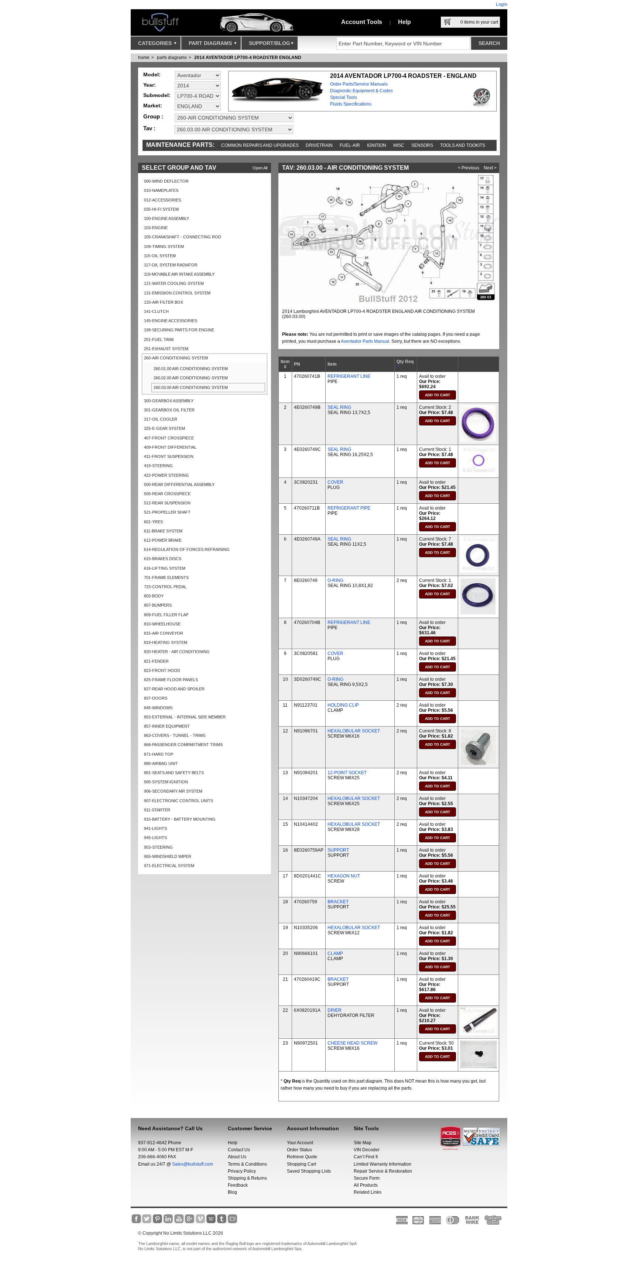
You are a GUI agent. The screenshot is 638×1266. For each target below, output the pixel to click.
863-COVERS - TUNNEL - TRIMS (174, 735)
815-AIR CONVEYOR (163, 633)
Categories (155, 43)
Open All (260, 168)
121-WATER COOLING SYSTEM (174, 283)
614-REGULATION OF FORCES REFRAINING (187, 549)
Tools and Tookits (462, 145)
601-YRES (153, 522)
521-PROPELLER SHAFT (167, 512)
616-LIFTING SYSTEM (164, 568)
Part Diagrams (211, 43)
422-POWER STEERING (166, 475)
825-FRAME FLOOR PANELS (171, 679)
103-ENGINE (156, 227)
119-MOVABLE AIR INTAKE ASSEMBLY (179, 274)
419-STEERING (158, 465)
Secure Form (367, 1178)
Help (404, 22)
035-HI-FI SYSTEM (161, 209)
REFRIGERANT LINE (348, 376)
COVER (335, 482)
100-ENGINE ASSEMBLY (166, 218)
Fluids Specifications (350, 104)
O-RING (335, 580)
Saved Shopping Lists (309, 1171)
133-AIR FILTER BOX (163, 302)
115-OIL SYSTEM (160, 255)
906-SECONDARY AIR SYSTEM (173, 791)
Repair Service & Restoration (383, 1171)
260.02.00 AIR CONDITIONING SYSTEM (191, 378)
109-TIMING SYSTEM (164, 246)
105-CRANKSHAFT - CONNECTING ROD (182, 237)
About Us (237, 1156)
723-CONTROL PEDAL (165, 586)
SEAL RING (339, 407)
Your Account (300, 1142)
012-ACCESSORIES (162, 200)
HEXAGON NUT (343, 876)
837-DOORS (155, 698)
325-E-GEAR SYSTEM (164, 428)
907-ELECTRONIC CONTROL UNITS (178, 800)
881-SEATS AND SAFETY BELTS (174, 772)
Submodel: (157, 95)
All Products (366, 1185)
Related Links (367, 1192)
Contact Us (239, 1149)
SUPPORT (338, 850)
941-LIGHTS (155, 828)
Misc (398, 145)
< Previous (468, 167)
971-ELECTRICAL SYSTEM (169, 865)
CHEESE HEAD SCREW (352, 1043)
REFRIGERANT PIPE (348, 508)
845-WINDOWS (158, 708)
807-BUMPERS (158, 605)
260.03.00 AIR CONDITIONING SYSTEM (191, 387)
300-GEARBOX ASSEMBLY (168, 401)
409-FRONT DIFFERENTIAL (170, 447)
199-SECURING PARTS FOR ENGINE (179, 330)
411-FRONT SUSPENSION (168, 456)
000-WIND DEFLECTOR (166, 181)
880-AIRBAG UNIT (161, 763)
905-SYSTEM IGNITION (166, 782)
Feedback (238, 1185)
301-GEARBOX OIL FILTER (169, 410)
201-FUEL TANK (159, 339)
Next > (490, 167)
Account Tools (361, 22)
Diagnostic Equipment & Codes (361, 90)
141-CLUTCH (156, 311)
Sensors (422, 145)
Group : (153, 116)
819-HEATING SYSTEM (165, 642)
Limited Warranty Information (382, 1164)
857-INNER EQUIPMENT (167, 726)
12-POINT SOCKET (347, 772)
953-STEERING (158, 847)
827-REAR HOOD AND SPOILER (174, 689)
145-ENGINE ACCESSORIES (170, 320)
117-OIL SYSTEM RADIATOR (171, 265)
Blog (232, 1192)
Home (144, 57)
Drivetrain (319, 145)
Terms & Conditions (247, 1164)
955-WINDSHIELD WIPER (167, 856)
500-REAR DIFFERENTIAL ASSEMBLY (179, 484)
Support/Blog (269, 43)
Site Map (362, 1142)
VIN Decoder (367, 1149)
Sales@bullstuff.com (192, 1164)
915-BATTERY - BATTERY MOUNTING (180, 819)
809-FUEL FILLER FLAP (166, 615)
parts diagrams (172, 57)
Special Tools (343, 97)
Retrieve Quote (302, 1156)
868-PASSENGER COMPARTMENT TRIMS (183, 744)
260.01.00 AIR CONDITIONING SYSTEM (191, 368)
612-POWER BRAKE (163, 540)
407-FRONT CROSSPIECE (169, 438)
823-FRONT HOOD (162, 670)
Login (501, 4)
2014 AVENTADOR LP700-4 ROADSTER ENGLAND (247, 57)
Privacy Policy (242, 1171)
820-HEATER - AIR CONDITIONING (177, 651)
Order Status (299, 1149)
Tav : (149, 128)
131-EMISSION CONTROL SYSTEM (177, 293)
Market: (152, 105)
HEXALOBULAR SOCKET (353, 731)
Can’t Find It (366, 1156)
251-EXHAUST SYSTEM (166, 348)
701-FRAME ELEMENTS (166, 577)
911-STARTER (157, 810)
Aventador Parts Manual (365, 341)
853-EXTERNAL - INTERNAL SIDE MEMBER (185, 717)
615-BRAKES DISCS (162, 558)
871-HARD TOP (158, 754)
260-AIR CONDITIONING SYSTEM (176, 358)
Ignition (376, 145)
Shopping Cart (301, 1164)
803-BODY (154, 596)
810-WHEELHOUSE (162, 624)
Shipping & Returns (247, 1178)
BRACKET (338, 901)
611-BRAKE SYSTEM (163, 531)
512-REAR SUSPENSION (167, 503)
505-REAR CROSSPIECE (167, 493)
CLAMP (335, 953)
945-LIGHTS (155, 837)
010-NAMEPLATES (161, 190)
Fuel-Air (350, 145)
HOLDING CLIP (343, 705)
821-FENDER (156, 661)
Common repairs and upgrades (260, 145)
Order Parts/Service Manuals (359, 84)
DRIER (334, 1010)
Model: (152, 74)
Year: (149, 85)
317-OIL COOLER (160, 419)
